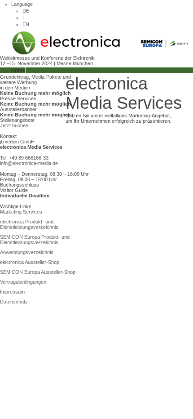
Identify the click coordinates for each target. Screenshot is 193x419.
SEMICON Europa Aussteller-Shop (37, 272)
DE (25, 10)
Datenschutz (14, 301)
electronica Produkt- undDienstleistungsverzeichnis (29, 224)
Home (18, 70)
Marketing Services (21, 211)
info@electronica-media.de (29, 163)
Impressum (12, 291)
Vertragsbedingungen (23, 282)
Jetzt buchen (14, 125)
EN (25, 24)
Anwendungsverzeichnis (26, 252)
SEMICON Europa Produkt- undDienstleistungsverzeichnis (35, 239)
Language (22, 4)
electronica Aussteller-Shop (29, 262)
